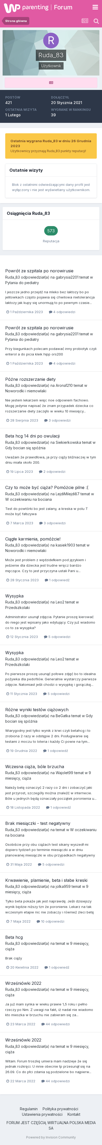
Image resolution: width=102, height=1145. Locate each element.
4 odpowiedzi (63, 312)
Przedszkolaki (17, 607)
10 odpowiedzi (52, 921)
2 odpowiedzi (53, 471)
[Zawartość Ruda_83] (51, 83)
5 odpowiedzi (58, 637)
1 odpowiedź (59, 580)
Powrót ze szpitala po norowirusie (39, 270)
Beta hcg (14, 937)
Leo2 (60, 602)
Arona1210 (64, 385)
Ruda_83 (12, 277)
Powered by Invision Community (51, 1137)
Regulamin (29, 1109)
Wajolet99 (64, 772)
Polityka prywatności (60, 1109)
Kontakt (73, 1114)
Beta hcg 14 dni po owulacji (32, 436)
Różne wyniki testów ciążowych (37, 709)
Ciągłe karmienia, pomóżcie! (32, 539)
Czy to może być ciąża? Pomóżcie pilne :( (46, 487)
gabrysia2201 (67, 277)
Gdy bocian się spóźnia (25, 448)
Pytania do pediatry (22, 282)
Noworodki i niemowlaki (25, 391)
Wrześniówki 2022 (23, 983)
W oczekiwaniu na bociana (28, 499)
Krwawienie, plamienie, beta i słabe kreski (46, 880)
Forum (63, 7)
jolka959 (63, 886)
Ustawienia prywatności (42, 1114)
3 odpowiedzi (59, 420)
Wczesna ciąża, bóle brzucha (34, 766)
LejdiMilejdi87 (68, 494)
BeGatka (63, 716)
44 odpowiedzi (57, 1024)
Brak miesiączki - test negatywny (37, 823)
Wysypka (14, 596)
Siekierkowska (68, 442)
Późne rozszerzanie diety (30, 379)
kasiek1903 (65, 545)
